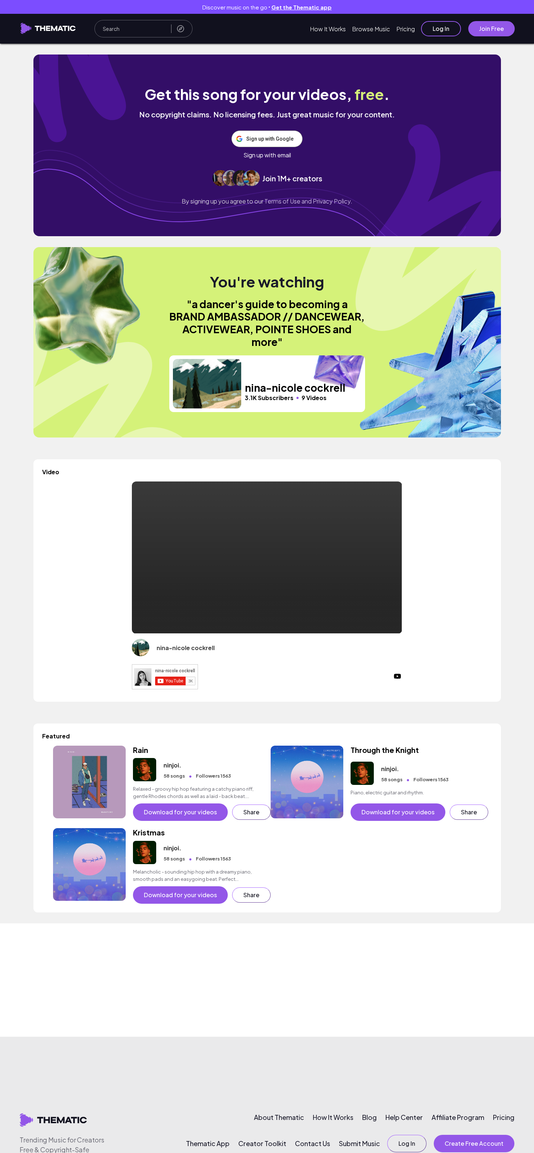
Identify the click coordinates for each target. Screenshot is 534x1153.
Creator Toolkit (262, 1144)
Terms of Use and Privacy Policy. (308, 201)
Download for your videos (180, 812)
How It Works (328, 29)
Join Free (491, 28)
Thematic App (208, 1144)
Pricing (405, 29)
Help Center (404, 1117)
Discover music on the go (267, 7)
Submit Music (359, 1144)
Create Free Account (474, 1143)
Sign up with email (267, 155)
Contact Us (312, 1144)
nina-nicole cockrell (186, 648)
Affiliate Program (458, 1117)
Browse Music (371, 29)
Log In (441, 28)
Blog (369, 1117)
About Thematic (279, 1117)
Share (251, 812)
